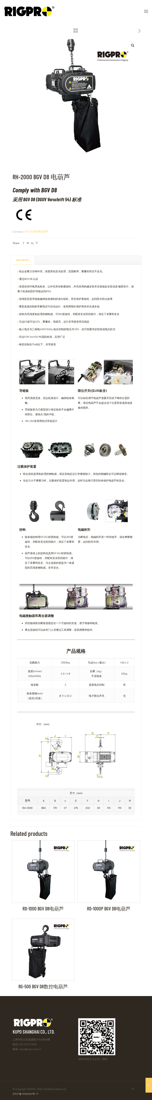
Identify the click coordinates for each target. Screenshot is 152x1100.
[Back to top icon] (132, 1089)
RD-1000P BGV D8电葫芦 (108, 908)
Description (22, 259)
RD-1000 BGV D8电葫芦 (43, 908)
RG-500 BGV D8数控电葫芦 (43, 986)
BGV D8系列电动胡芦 (36, 231)
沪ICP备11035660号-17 (25, 1093)
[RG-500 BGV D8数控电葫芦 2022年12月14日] (149, 1085)
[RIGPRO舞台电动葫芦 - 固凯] (29, 11)
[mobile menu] (146, 11)
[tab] (23, 260)
